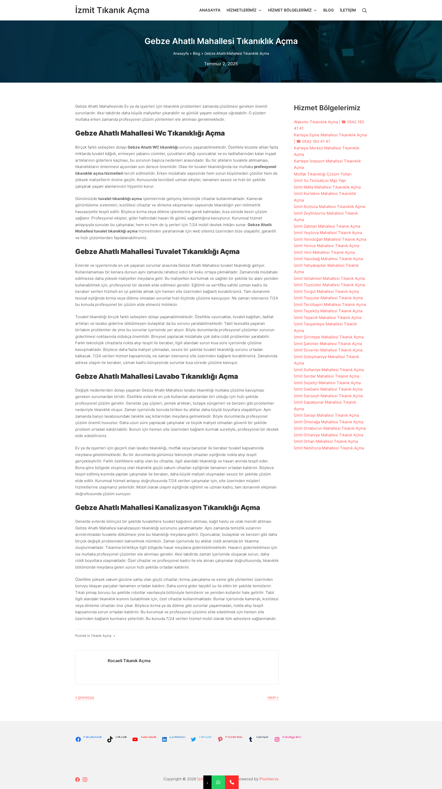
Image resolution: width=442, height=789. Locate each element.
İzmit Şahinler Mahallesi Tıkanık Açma (328, 343)
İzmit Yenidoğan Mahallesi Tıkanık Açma (330, 239)
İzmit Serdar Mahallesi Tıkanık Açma (326, 376)
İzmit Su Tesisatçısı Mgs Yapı (320, 180)
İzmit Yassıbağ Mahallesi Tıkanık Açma (328, 258)
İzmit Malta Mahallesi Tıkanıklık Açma (327, 187)
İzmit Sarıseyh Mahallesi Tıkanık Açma (328, 395)
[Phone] (232, 782)
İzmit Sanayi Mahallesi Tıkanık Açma (326, 415)
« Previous (84, 697)
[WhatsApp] (218, 782)
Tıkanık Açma (101, 636)
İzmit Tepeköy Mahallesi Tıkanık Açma (328, 310)
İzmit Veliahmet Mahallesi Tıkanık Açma (329, 278)
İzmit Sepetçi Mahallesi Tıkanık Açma (327, 382)
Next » (273, 697)
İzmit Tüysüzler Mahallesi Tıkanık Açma (329, 284)
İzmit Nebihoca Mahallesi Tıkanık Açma (329, 448)
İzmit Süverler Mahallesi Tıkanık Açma (328, 350)
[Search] (364, 10)
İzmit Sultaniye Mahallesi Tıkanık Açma (329, 369)
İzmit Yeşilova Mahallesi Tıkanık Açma (328, 232)
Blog (196, 53)
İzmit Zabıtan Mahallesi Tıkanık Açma (327, 226)
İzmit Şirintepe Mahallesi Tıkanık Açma (328, 337)
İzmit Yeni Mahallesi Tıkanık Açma (324, 252)
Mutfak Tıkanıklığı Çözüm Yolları (323, 174)
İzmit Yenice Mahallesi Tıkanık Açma (326, 245)
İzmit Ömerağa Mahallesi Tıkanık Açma (328, 421)
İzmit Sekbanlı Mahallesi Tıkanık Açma (328, 389)
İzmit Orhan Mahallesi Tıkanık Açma (326, 441)
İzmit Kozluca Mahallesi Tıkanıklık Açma (329, 206)
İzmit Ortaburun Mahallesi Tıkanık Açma (330, 428)
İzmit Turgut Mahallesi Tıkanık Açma (326, 291)
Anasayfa (181, 53)
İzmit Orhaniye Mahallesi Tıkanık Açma (328, 434)
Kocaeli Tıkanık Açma (129, 660)
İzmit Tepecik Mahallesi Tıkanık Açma (327, 317)
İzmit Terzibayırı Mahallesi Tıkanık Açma (330, 304)
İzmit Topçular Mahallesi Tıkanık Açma (328, 297)
